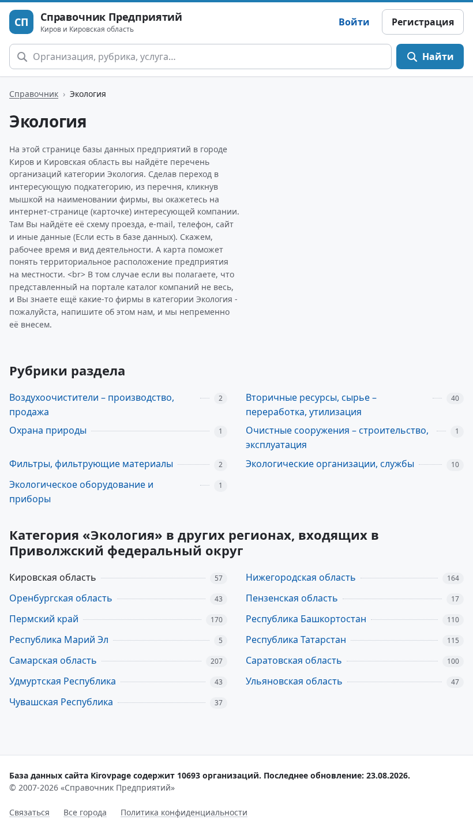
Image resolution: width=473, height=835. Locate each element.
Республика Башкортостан (306, 618)
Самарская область (53, 660)
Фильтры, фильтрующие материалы (91, 463)
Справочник (33, 93)
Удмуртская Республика (62, 681)
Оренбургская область (60, 598)
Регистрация (423, 22)
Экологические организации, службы (330, 463)
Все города (85, 812)
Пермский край (43, 618)
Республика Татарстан (296, 639)
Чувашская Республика (61, 701)
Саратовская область (294, 660)
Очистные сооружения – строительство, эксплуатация (337, 437)
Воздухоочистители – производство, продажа (91, 404)
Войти (354, 22)
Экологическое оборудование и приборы (81, 491)
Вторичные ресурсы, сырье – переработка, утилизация (311, 404)
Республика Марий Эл (58, 639)
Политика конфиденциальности (184, 812)
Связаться (29, 812)
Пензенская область (292, 598)
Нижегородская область (301, 577)
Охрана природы (48, 430)
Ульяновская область (294, 681)
